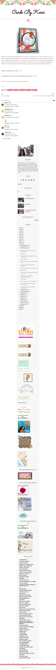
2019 (20, 231)
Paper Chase (22, 607)
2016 (20, 235)
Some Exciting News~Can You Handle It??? (28, 281)
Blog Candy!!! (28, 204)
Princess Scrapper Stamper (26, 613)
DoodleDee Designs (24, 576)
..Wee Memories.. (23, 559)
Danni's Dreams (23, 575)
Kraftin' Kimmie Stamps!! (25, 590)
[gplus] (26, 180)
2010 (20, 305)
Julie (5, 125)
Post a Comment (7, 138)
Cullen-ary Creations (24, 573)
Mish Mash (22, 599)
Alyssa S (6, 102)
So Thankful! (22, 253)
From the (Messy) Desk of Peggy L (27, 581)
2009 (20, 307)
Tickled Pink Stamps (24, 645)
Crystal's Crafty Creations (25, 572)
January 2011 (23, 304)
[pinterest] (33, 180)
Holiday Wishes (23, 270)
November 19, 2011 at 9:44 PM (11, 112)
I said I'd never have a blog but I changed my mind (27, 585)
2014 (20, 239)
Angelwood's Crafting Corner (26, 564)
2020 (20, 229)
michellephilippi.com (24, 598)
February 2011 (24, 302)
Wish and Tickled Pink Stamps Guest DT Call (29, 268)
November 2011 (24, 247)
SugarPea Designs (23, 639)
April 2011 (22, 299)
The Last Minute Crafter (25, 640)
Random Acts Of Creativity (25, 616)
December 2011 (24, 245)
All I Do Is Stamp (23, 562)
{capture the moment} (24, 657)
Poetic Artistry (22, 612)
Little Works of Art (24, 592)
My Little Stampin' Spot (25, 604)
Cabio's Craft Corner (24, 567)
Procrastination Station (25, 615)
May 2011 (22, 297)
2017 (20, 234)
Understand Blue (23, 650)
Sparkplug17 (7, 109)
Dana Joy (6, 115)
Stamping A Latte (23, 636)
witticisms (21, 654)
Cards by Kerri (28, 12)
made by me (22, 593)
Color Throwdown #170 (25, 248)
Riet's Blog (21, 618)
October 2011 (23, 289)
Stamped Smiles (23, 634)
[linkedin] (29, 180)
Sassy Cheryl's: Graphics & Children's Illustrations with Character (26, 622)
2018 (20, 232)
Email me (20, 184)
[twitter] (23, 180)
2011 (20, 244)
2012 (20, 242)
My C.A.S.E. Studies (23, 602)
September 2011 (24, 291)
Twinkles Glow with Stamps (26, 647)
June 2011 (22, 296)
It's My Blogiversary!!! (29, 198)
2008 (20, 309)
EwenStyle (21, 578)
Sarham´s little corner (24, 620)
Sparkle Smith (22, 631)
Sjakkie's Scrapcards (24, 629)
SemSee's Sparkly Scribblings (26, 626)
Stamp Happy (22, 633)
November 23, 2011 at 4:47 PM (11, 129)
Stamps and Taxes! (24, 637)
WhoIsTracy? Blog (23, 651)
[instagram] (31, 180)
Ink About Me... (23, 588)
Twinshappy (22, 648)
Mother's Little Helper (24, 601)
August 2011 (23, 293)
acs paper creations (24, 561)
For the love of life (23, 580)
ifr (19, 587)
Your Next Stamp (23, 656)
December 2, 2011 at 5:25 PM (11, 135)
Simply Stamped (23, 628)
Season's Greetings (23, 259)
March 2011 (23, 301)
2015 (20, 237)
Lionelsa (6, 132)
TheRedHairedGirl (23, 643)
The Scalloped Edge (24, 642)
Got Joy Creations (23, 583)
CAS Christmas (23, 279)
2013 (20, 240)
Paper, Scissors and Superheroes (27, 609)
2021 (20, 227)
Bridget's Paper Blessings (25, 566)
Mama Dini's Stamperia (25, 595)
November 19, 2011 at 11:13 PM (11, 123)
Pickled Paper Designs (24, 610)
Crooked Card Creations (25, 570)
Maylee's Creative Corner (25, 596)
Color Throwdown (23, 569)
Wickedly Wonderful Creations (26, 653)
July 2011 (22, 294)
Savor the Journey (23, 625)
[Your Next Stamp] (18, 191)
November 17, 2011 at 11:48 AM (11, 106)
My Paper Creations (24, 606)
